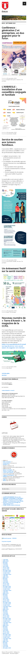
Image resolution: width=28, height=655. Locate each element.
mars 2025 (5, 582)
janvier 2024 (6, 601)
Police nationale (7, 461)
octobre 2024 (6, 589)
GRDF (4, 479)
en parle (9, 541)
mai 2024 (5, 595)
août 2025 (5, 575)
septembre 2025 (7, 574)
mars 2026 (5, 566)
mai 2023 (5, 612)
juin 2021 (5, 642)
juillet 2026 (6, 561)
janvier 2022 (6, 633)
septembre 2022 (7, 622)
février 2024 (6, 599)
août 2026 (5, 559)
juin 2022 (5, 626)
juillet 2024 (6, 593)
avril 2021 (5, 645)
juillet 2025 (5, 577)
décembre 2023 (7, 602)
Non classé (9, 368)
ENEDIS (5, 476)
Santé (7, 312)
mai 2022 (5, 628)
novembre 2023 (7, 603)
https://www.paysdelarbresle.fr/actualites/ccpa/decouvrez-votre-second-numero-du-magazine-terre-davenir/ (14, 346)
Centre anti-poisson (8, 472)
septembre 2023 (7, 606)
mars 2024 (5, 598)
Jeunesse (18, 79)
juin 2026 (5, 562)
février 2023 (6, 616)
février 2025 (6, 583)
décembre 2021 (7, 634)
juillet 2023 (6, 609)
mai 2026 (5, 563)
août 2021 (5, 640)
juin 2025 (5, 578)
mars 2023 (5, 614)
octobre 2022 (6, 621)
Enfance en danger (7, 470)
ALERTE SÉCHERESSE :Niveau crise (12, 497)
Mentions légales (14, 653)
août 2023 (5, 607)
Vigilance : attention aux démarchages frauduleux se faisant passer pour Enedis (13, 500)
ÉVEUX (5, 11)
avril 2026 (5, 565)
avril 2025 (5, 581)
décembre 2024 (7, 586)
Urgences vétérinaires (8, 475)
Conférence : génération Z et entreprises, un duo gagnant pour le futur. (13, 33)
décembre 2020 (7, 648)
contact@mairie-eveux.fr (8, 390)
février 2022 (6, 632)
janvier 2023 (6, 617)
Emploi (8, 79)
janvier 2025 (6, 585)
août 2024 (5, 591)
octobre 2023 (6, 605)
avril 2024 (5, 597)
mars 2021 (5, 646)
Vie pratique (13, 312)
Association (9, 133)
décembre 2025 (7, 570)
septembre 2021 (7, 638)
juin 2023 (5, 610)
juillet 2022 (6, 625)
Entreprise (13, 79)
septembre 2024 (7, 590)
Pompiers (5, 464)
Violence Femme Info (8, 471)
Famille (14, 133)
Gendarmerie (6, 463)
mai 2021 (5, 644)
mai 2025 (5, 579)
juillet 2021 (5, 641)
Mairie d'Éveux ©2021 (7, 652)
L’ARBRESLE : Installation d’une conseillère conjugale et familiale (14, 90)
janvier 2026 (6, 569)
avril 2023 (5, 613)
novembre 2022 (7, 620)
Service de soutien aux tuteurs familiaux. (12, 142)
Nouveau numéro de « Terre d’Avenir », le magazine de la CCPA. (14, 322)
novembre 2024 (7, 587)
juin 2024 (5, 594)
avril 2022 (5, 629)
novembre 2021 (7, 636)
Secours (19, 261)
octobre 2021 (6, 637)
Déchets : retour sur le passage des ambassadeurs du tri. (11, 503)
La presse (4, 541)
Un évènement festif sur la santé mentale (14, 270)
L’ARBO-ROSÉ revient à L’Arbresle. (11, 505)
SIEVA (4, 480)
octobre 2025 (6, 573)
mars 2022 (5, 630)
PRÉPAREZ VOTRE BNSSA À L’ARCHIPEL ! (13, 498)
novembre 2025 (7, 571)
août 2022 (5, 624)
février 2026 (6, 567)
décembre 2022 (7, 618)
